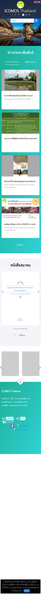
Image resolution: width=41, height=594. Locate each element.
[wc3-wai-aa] (9, 418)
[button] (1, 367)
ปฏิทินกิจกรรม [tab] (30, 62)
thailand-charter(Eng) (20, 328)
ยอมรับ (27, 590)
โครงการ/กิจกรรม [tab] (12, 62)
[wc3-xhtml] (22, 418)
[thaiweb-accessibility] (7, 422)
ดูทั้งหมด (22, 335)
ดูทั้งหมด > (20, 245)
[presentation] (3, 291)
